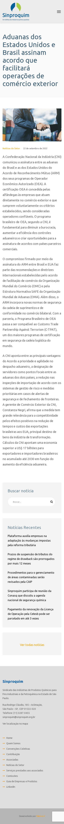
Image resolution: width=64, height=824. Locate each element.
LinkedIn (10, 786)
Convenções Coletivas (18, 748)
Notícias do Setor (11, 148)
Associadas (12, 759)
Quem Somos (13, 743)
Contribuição (13, 754)
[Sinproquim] (16, 11)
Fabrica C (41, 816)
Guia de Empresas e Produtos (21, 781)
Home (9, 738)
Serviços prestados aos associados (24, 770)
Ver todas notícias (32, 644)
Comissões (12, 776)
